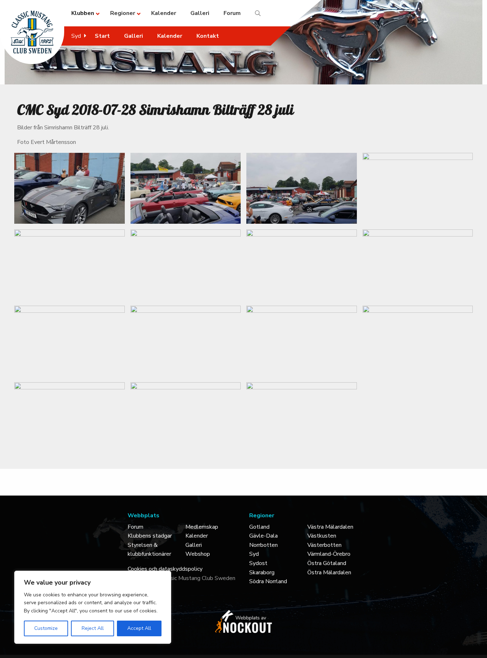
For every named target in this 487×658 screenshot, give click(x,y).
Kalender (196, 536)
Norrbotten (263, 545)
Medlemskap (201, 527)
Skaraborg (262, 572)
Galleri (193, 545)
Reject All (93, 628)
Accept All (139, 628)
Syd (254, 554)
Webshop (197, 554)
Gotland (259, 527)
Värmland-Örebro (328, 554)
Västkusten (321, 536)
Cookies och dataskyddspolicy (165, 569)
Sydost (258, 563)
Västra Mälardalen (330, 527)
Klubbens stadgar (150, 536)
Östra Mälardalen (329, 572)
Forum (135, 527)
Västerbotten (324, 545)
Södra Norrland (268, 581)
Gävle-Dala (263, 536)
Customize (46, 628)
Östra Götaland (326, 563)
